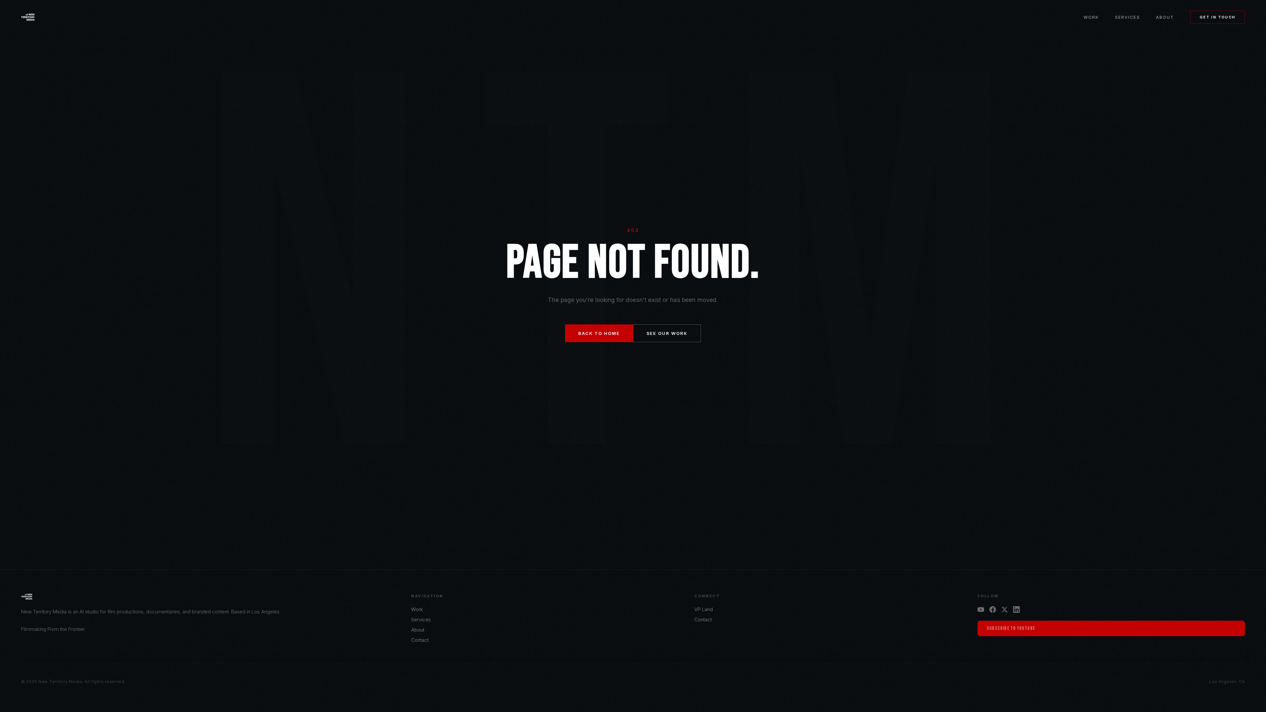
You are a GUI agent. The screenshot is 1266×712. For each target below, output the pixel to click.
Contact (420, 640)
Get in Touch (1217, 17)
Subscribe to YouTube (1011, 628)
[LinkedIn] (1016, 609)
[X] (1004, 609)
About (1165, 17)
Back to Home (598, 333)
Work (1091, 17)
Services (1127, 17)
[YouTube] (981, 609)
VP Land (703, 609)
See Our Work (667, 333)
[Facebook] (992, 609)
